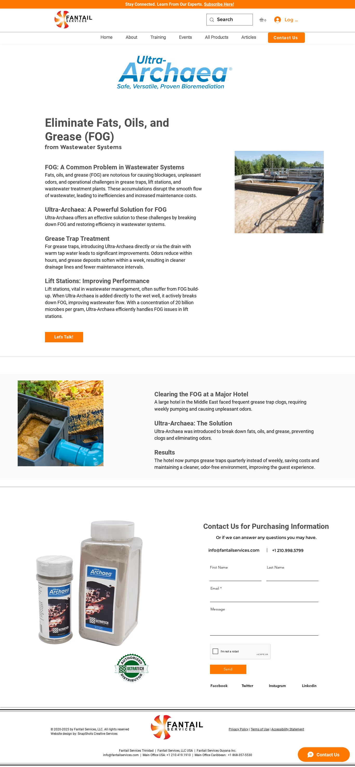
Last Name (275, 567)
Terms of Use (260, 729)
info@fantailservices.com (233, 550)
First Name (219, 567)
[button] (264, 20)
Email (215, 588)
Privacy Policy (238, 729)
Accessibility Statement (287, 729)
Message (218, 609)
